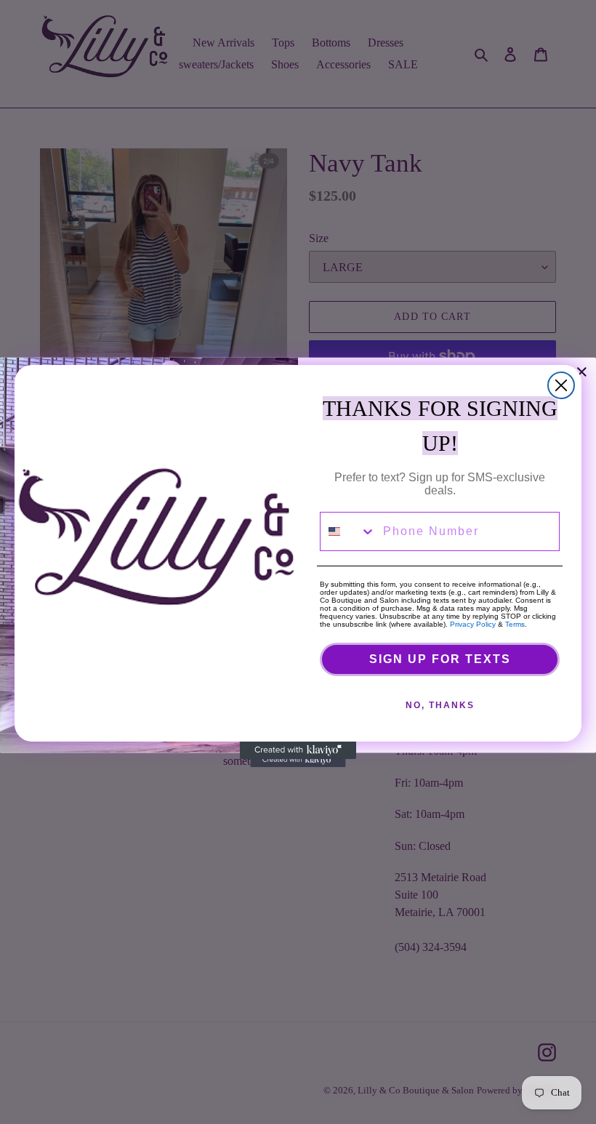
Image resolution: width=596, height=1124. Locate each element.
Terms (515, 624)
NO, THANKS (440, 705)
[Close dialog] (561, 385)
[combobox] (348, 531)
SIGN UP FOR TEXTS (440, 659)
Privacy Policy (473, 624)
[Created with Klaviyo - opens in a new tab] (298, 750)
